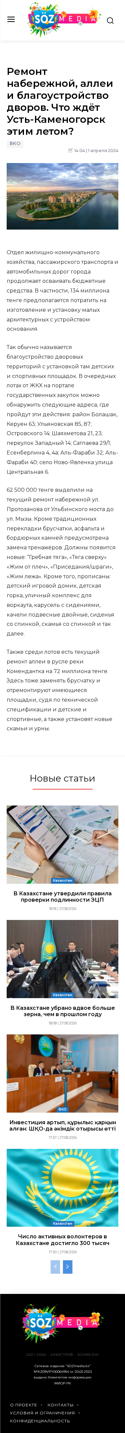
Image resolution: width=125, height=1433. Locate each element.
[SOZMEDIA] (64, 19)
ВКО (15, 143)
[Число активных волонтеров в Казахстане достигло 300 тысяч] (62, 1188)
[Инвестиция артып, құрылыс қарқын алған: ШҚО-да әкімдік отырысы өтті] (62, 1073)
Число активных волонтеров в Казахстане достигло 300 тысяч (62, 1239)
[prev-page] (55, 1267)
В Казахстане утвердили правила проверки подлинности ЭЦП (62, 896)
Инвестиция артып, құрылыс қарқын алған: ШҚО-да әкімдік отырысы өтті (62, 1125)
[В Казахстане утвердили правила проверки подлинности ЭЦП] (62, 845)
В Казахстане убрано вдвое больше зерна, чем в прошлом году (62, 1011)
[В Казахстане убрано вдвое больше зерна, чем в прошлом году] (62, 959)
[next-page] (68, 1267)
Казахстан (62, 880)
